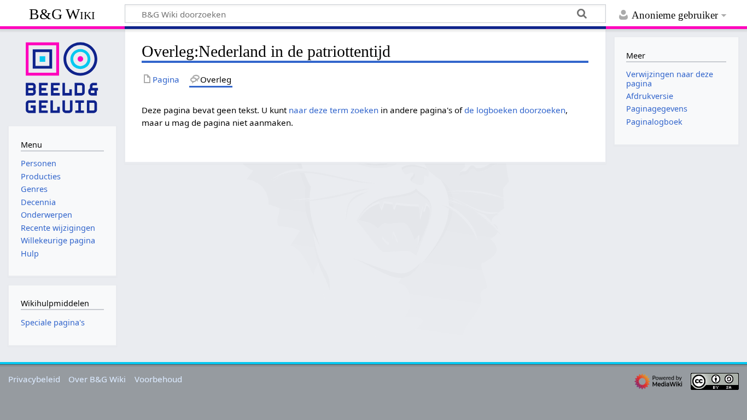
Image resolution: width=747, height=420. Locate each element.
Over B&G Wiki (97, 379)
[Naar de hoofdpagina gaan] (62, 76)
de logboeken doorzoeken (514, 109)
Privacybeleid (34, 379)
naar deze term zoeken (333, 109)
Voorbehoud (158, 379)
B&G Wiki (62, 13)
